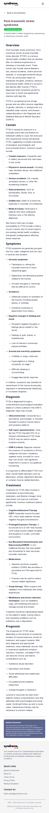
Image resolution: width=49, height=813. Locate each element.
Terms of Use (9, 777)
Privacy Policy (9, 780)
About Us (7, 774)
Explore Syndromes (11, 770)
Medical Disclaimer (11, 784)
